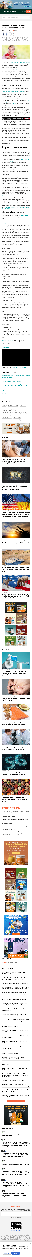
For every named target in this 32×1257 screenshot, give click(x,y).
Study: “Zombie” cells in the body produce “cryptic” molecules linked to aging (15, 748)
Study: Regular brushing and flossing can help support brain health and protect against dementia (15, 673)
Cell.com (4, 393)
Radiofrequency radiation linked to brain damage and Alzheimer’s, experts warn (15, 773)
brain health (8, 38)
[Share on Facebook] (7, 34)
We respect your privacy (16, 1217)
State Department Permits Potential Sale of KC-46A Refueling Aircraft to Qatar (15, 967)
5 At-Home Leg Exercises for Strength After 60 (14, 1080)
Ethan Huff (10, 484)
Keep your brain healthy (7, 340)
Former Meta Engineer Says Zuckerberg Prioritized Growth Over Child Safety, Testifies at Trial (14, 1014)
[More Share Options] (13, 34)
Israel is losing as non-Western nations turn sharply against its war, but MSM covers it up (16, 542)
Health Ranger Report (8, 1128)
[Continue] (29, 1214)
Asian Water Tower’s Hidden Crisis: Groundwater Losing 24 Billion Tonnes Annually (14, 1052)
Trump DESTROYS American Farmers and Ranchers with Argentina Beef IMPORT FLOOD (15, 1163)
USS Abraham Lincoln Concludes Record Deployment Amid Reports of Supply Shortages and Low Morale (15, 987)
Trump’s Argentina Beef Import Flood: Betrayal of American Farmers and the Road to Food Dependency (15, 1085)
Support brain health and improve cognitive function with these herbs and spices (15, 799)
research (8, 41)
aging (5, 37)
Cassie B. (10, 457)
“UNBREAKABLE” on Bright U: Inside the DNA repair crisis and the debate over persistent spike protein (15, 1020)
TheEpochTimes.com (7, 390)
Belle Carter (10, 510)
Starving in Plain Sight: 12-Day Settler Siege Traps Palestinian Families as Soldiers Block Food (14, 978)
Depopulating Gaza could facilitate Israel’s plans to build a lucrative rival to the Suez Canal (16, 569)
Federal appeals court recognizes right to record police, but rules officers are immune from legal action (15, 993)
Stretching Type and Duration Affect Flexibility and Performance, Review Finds (15, 1090)
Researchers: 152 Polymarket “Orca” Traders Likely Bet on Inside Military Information (15, 1025)
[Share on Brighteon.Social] (3, 34)
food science (9, 39)
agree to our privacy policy (9, 1250)
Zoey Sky (9, 30)
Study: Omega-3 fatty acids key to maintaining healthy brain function (13, 724)
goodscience (5, 40)
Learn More (6, 1253)
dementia (21, 38)
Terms (13, 1235)
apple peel (23, 37)
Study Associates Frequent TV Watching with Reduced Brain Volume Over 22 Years (13, 1058)
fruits (14, 39)
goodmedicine (24, 39)
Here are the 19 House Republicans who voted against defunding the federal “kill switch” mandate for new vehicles (15, 596)
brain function (14, 408)
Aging (6, 23)
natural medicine (12, 40)
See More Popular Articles (16, 1101)
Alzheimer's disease (11, 37)
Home (3, 23)
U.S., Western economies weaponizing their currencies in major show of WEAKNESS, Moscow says (14, 487)
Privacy (9, 1235)
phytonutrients (26, 40)
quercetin (4, 41)
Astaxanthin (4, 223)
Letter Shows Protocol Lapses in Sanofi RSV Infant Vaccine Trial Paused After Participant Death (15, 1004)
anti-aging (19, 37)
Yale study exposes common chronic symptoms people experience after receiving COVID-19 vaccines (14, 461)
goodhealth (18, 39)
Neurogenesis (19, 40)
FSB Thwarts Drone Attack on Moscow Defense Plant (15, 983)
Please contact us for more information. (11, 834)
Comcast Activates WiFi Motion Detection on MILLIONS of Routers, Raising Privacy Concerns (14, 998)
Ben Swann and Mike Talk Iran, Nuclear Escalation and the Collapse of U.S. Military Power (14, 1195)
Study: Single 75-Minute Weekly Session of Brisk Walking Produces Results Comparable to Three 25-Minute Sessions (15, 1075)
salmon (27, 273)
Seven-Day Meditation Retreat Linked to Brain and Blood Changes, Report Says (14, 973)
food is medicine (7, 412)
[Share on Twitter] (10, 34)
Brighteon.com (5, 396)
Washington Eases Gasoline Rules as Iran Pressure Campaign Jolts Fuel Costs (15, 1009)
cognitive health (14, 38)
